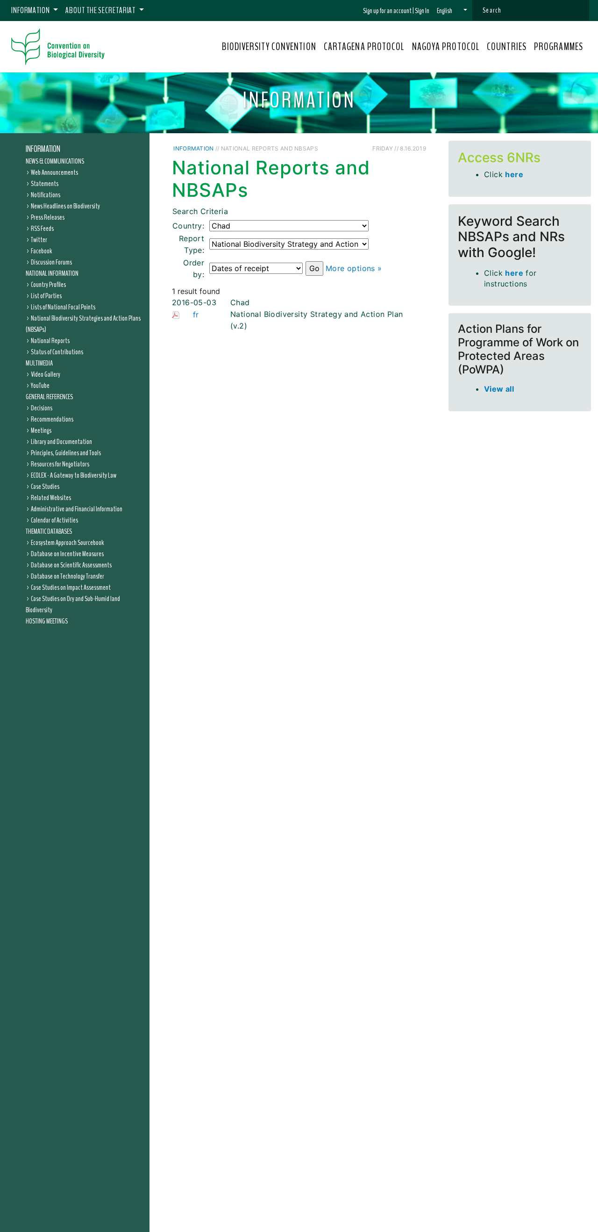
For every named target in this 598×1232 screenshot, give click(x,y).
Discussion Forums (51, 262)
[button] (452, 10)
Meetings (41, 430)
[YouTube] (367, 147)
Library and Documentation (61, 442)
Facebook (41, 251)
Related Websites (51, 498)
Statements (44, 184)
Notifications (45, 195)
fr (196, 314)
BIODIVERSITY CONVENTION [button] (269, 47)
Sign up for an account (387, 11)
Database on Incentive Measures (67, 554)
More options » (354, 268)
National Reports (50, 341)
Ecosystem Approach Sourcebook (67, 542)
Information (43, 149)
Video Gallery (45, 374)
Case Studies (45, 486)
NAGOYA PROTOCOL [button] (446, 47)
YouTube (40, 385)
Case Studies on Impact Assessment (71, 587)
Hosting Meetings (47, 621)
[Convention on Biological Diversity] (58, 46)
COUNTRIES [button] (507, 47)
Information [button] (31, 10)
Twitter (39, 240)
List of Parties (46, 296)
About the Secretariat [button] (101, 10)
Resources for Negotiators (60, 464)
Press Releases (47, 217)
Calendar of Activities (54, 520)
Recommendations (52, 419)
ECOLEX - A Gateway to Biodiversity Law (73, 475)
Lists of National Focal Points (63, 307)
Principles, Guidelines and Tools (66, 453)
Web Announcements (54, 172)
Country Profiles (48, 284)
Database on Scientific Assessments (71, 565)
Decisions (41, 408)
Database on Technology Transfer (67, 576)
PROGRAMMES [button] (558, 47)
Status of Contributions (57, 352)
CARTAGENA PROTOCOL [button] (364, 47)
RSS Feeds (42, 228)
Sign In (422, 11)
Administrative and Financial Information (76, 509)
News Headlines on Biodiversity (65, 206)
